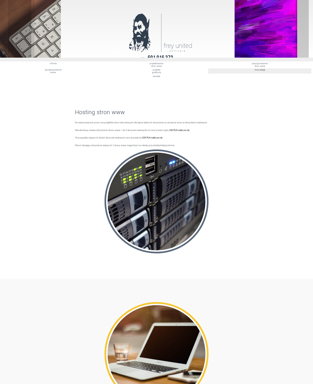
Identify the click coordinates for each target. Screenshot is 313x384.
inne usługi (260, 69)
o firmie (53, 63)
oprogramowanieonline (53, 71)
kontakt (156, 76)
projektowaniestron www (156, 64)
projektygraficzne (156, 71)
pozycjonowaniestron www (260, 64)
